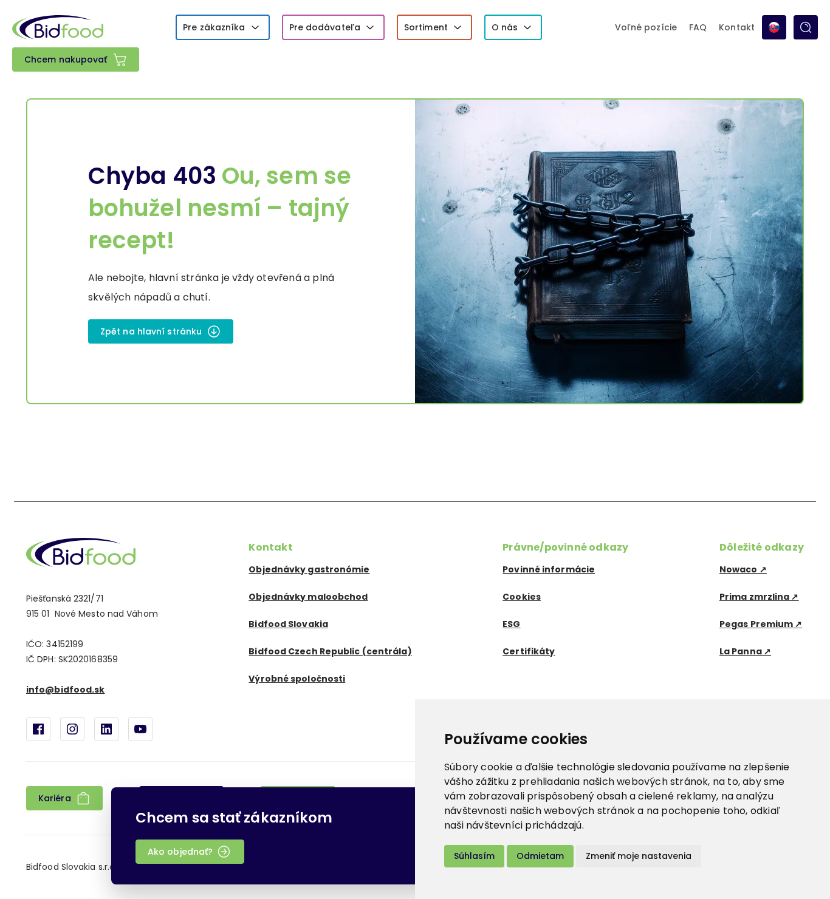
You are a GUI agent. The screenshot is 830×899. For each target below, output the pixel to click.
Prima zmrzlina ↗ (759, 597)
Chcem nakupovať (66, 59)
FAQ (698, 27)
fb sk (38, 729)
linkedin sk (106, 729)
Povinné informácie (548, 569)
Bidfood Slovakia (288, 624)
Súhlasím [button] (474, 856)
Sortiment (426, 27)
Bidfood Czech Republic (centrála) (330, 651)
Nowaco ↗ (743, 569)
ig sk (72, 729)
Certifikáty (528, 651)
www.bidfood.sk (80, 552)
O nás (505, 27)
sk (774, 27)
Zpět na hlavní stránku (151, 331)
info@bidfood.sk (65, 690)
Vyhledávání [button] (806, 27)
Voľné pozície (646, 27)
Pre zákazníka (214, 27)
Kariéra (54, 798)
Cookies (521, 597)
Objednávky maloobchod (308, 597)
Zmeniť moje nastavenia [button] (638, 856)
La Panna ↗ (745, 651)
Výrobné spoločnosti (297, 679)
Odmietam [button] (540, 856)
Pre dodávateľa (324, 27)
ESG (511, 624)
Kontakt (737, 27)
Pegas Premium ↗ (761, 624)
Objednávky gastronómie (309, 569)
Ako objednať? (180, 852)
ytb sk (140, 729)
